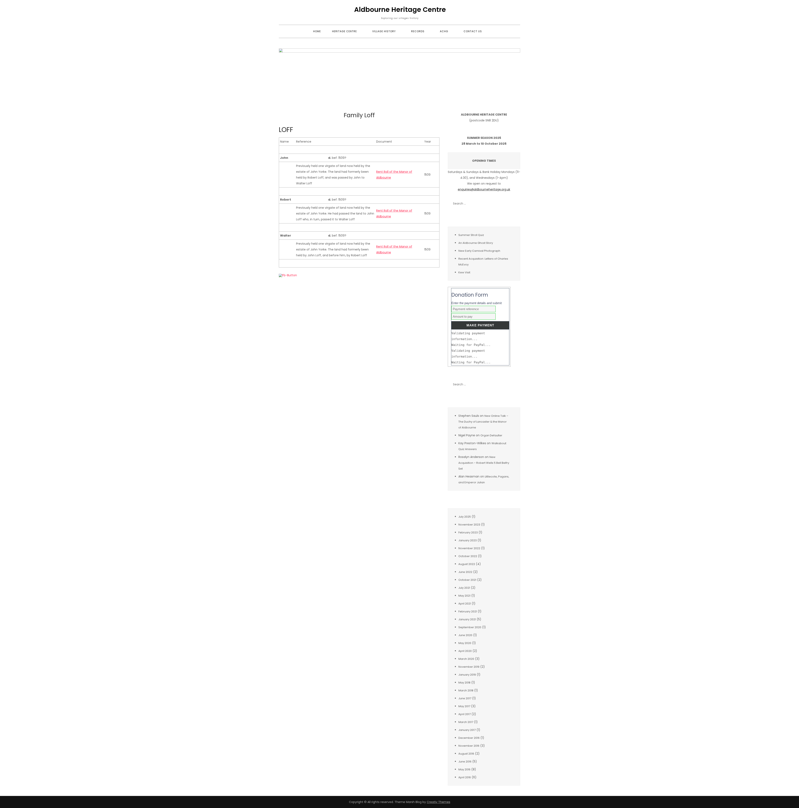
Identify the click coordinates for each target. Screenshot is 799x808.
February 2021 (467, 611)
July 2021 (464, 588)
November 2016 (468, 746)
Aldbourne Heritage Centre (400, 9)
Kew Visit (464, 272)
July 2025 (464, 517)
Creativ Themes (438, 802)
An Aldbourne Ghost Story (475, 243)
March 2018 (465, 690)
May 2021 (464, 596)
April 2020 (465, 651)
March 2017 (465, 722)
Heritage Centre (344, 31)
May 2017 (464, 706)
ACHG (444, 31)
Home (317, 31)
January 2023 (467, 540)
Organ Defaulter (491, 435)
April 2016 (464, 777)
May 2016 (464, 769)
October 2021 (467, 580)
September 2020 (469, 627)
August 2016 (466, 754)
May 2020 (464, 643)
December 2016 (469, 738)
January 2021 (467, 619)
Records (417, 31)
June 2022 (465, 572)
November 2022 (469, 548)
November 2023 (469, 525)
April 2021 (464, 604)
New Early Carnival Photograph (479, 251)
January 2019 (467, 675)
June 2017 (464, 698)
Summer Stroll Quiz (471, 235)
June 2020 (465, 635)
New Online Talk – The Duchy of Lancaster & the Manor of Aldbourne (483, 421)
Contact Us (473, 31)
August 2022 (466, 564)
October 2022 (467, 556)
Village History (384, 31)
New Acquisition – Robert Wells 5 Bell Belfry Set (483, 463)
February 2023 (468, 532)
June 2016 (464, 762)
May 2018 (464, 683)
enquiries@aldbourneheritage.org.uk (484, 189)
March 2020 (466, 659)
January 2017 (467, 730)
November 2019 (468, 667)
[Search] (515, 204)
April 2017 (464, 714)
